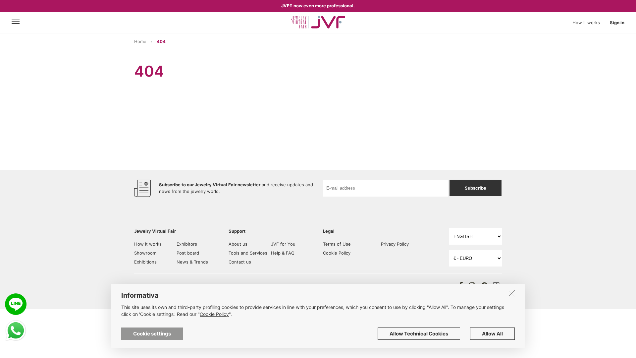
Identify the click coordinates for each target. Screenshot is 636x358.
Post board (188, 253)
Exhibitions (145, 262)
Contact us (240, 262)
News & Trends (192, 262)
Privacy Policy (395, 244)
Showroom (145, 253)
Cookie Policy (336, 253)
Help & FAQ (282, 253)
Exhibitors (187, 244)
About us (238, 244)
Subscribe (475, 188)
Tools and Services (248, 253)
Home (140, 41)
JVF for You (283, 244)
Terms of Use (337, 244)
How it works (586, 22)
